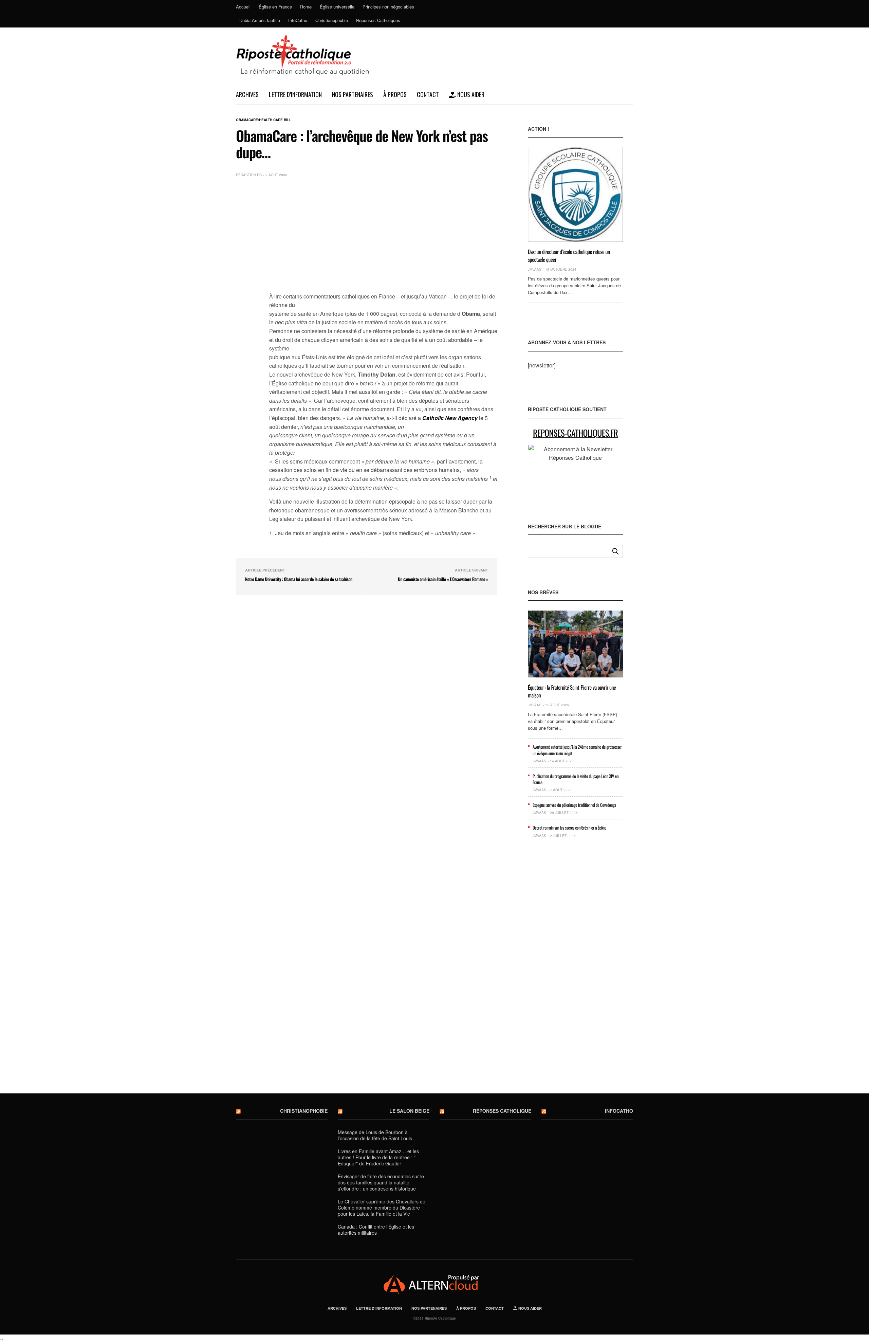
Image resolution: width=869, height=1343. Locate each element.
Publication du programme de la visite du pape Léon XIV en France (575, 779)
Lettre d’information (295, 94)
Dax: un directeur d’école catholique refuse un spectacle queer (569, 255)
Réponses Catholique (502, 1110)
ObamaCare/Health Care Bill (263, 120)
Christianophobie (331, 20)
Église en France (275, 6)
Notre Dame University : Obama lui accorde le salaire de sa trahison (298, 579)
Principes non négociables (388, 6)
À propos (395, 94)
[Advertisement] (383, 233)
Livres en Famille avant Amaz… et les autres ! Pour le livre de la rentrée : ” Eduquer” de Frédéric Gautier (378, 1157)
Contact (428, 94)
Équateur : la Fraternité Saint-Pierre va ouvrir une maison (572, 691)
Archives (247, 94)
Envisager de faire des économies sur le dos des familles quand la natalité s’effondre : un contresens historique (381, 1182)
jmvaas (534, 269)
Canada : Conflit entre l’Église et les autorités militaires (376, 1229)
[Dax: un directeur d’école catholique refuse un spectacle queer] (575, 194)
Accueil (243, 6)
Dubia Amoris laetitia (259, 20)
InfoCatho (297, 20)
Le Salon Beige (409, 1110)
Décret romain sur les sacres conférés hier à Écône (569, 827)
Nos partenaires (352, 94)
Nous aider (470, 94)
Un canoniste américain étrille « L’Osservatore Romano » (443, 579)
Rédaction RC (249, 175)
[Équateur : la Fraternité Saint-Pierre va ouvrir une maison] (575, 644)
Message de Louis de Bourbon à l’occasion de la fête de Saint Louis (375, 1135)
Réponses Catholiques (378, 20)
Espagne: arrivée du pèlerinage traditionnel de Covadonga (574, 804)
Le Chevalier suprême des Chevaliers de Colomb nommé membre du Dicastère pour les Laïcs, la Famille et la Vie (381, 1207)
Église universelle (337, 6)
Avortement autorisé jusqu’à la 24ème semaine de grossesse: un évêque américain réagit (577, 749)
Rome (306, 6)
